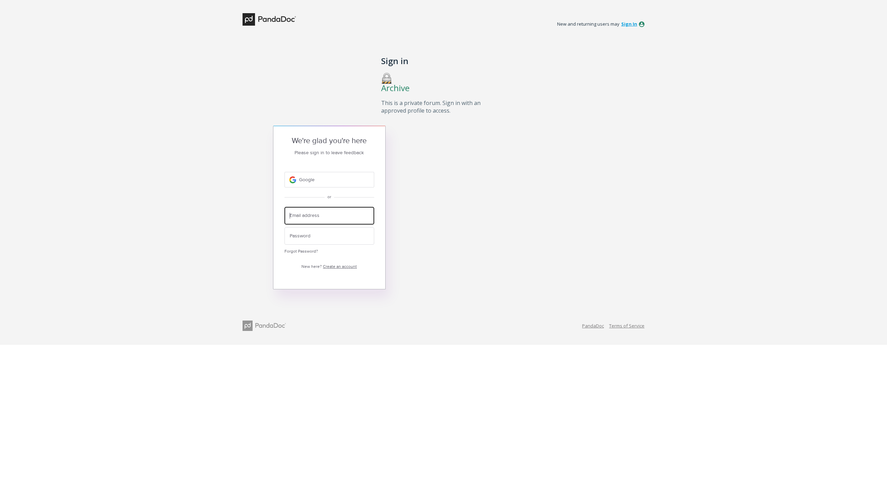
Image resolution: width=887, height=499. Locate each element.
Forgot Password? (301, 251)
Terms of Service (626, 326)
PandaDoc (593, 326)
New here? (329, 266)
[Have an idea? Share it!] (269, 19)
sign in (629, 24)
